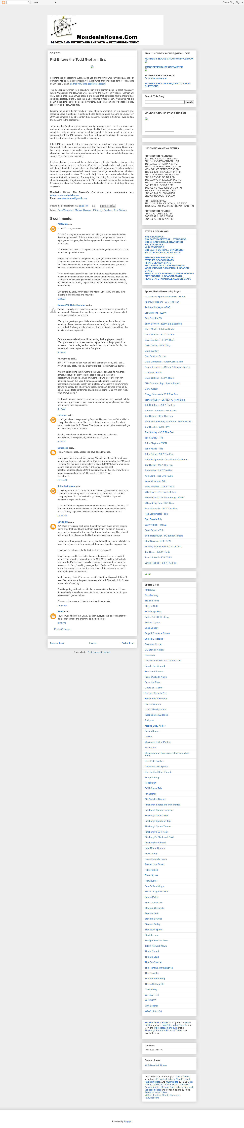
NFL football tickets (165, 1079)
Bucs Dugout (151, 627)
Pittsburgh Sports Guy (156, 815)
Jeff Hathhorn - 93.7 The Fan (160, 405)
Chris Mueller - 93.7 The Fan (160, 334)
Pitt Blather (150, 793)
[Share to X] (107, 206)
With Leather (151, 1005)
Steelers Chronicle (154, 908)
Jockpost (149, 720)
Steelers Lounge (153, 918)
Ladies (148, 736)
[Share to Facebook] (111, 206)
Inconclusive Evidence (156, 714)
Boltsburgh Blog (153, 611)
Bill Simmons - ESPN (155, 312)
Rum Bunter (151, 880)
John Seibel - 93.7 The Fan (159, 454)
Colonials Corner (153, 644)
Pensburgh (150, 782)
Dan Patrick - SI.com (155, 356)
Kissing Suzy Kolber (155, 725)
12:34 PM (62, 515)
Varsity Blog (151, 989)
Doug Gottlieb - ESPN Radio (159, 378)
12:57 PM (62, 605)
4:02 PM (62, 623)
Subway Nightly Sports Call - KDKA (163, 546)
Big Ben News (152, 600)
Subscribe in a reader (156, 78)
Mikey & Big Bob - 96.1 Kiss (159, 503)
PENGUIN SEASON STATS (159, 257)
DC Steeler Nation (154, 649)
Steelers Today (152, 924)
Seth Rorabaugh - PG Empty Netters (164, 535)
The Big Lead (152, 956)
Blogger (127, 1121)
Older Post (128, 643)
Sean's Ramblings (154, 886)
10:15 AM (62, 480)
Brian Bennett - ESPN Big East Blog (163, 323)
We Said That (152, 995)
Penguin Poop (152, 777)
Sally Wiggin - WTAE (155, 524)
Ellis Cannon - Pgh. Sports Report (162, 383)
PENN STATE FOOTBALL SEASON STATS (168, 278)
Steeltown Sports (154, 929)
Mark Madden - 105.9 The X (159, 486)
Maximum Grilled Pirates (157, 742)
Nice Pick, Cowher (154, 761)
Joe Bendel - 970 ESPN (157, 427)
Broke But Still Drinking (157, 617)
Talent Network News (156, 946)
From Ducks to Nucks (156, 677)
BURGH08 (63, 224)
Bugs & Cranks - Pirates (157, 633)
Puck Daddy (151, 853)
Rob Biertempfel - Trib (156, 513)
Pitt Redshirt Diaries (155, 799)
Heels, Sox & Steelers (156, 698)
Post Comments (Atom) (98, 652)
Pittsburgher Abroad (155, 842)
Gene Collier (151, 388)
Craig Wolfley (152, 351)
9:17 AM (62, 409)
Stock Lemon (152, 935)
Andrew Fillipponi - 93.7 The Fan (162, 301)
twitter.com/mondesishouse (64, 195)
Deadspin (150, 655)
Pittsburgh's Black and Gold (159, 837)
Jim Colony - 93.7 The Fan (159, 416)
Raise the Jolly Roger (156, 859)
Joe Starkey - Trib (154, 437)
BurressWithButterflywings (71, 305)
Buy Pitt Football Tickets (174, 1025)
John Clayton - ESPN (156, 443)
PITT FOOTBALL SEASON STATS (163, 276)
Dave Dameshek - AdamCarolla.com (164, 361)
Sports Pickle (151, 897)
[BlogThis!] (104, 206)
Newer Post (57, 643)
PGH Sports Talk (153, 788)
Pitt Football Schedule (165, 1027)
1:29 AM (62, 299)
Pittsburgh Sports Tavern (158, 826)
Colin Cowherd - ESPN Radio (160, 340)
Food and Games (154, 671)
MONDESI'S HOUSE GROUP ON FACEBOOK (169, 58)
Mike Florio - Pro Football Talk (160, 492)
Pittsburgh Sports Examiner (159, 810)
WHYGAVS (150, 1000)
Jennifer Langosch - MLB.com (160, 410)
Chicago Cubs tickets (172, 1087)
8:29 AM (62, 352)
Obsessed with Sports (156, 766)
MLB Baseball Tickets (156, 1065)
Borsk (61, 611)
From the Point (152, 682)
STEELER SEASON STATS (159, 260)
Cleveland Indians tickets (166, 1084)
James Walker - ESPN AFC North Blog (165, 399)
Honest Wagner (153, 704)
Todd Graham (120, 210)
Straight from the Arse (156, 940)
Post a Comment (62, 629)
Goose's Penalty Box (155, 693)
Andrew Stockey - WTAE (157, 307)
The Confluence (153, 962)
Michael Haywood (83, 210)
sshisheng (63, 448)
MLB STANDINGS (154, 247)
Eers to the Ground (155, 666)
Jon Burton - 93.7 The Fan (159, 465)
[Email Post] (93, 206)
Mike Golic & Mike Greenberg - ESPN (164, 497)
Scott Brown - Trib (154, 530)
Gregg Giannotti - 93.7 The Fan (161, 394)
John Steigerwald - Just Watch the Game (166, 459)
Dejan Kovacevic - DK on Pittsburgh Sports (167, 367)
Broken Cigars (152, 622)
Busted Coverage (154, 638)
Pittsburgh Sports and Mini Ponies (162, 804)
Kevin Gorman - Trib (155, 481)
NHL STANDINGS (154, 236)
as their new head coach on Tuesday (87, 84)
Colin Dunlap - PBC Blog (157, 345)
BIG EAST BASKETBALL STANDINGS (165, 239)
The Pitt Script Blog (155, 978)
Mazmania (150, 747)
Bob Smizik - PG (153, 318)
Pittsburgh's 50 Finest (156, 832)
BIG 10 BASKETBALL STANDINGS (164, 242)
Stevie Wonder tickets (156, 1092)
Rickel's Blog (151, 869)
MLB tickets (172, 1081)
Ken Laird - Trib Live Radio (159, 476)
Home (92, 643)
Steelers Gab (152, 913)
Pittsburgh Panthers (102, 210)
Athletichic (150, 590)
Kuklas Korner (152, 731)
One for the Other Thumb (158, 772)
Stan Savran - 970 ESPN (158, 541)
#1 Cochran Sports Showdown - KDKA (165, 296)
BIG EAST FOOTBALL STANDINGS (164, 250)
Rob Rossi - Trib (153, 519)
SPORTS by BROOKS (156, 891)
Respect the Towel (154, 864)
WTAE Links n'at (153, 1011)
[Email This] (101, 206)
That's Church (152, 951)
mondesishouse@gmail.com (72, 198)
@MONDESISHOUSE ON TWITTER (164, 67)
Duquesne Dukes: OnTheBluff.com (163, 660)
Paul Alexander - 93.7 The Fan (161, 508)
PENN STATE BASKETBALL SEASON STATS (169, 273)
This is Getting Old (154, 984)
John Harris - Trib (154, 448)
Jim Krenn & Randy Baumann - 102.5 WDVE (168, 421)
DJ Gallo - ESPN (153, 372)
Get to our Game (154, 687)
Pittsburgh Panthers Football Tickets (164, 1030)
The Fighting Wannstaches (159, 967)
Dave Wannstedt (66, 210)
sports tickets (183, 1076)
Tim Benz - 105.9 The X (157, 552)
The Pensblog (152, 973)
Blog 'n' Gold (151, 606)
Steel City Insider (154, 902)
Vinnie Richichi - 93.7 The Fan (160, 563)
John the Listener (67, 486)
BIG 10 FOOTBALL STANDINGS (162, 252)
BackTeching (151, 595)
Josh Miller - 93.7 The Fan (158, 470)
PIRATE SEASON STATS (158, 263)
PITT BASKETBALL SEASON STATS (165, 265)
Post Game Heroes (155, 848)
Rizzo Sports (151, 875)
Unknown (62, 415)
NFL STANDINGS (154, 244)
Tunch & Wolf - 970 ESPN (158, 557)
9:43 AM (62, 441)
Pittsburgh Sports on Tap (158, 821)
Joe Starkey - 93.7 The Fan (159, 432)
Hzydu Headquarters (155, 709)
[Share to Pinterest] (114, 206)
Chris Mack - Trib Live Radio (159, 329)
